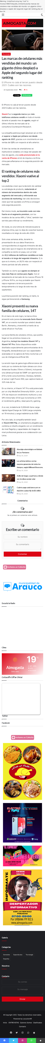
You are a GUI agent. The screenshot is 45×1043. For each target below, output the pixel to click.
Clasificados (37, 1023)
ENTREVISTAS (14, 1023)
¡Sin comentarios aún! (22, 511)
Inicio (5, 1023)
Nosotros (5, 966)
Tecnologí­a (29, 955)
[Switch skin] (42, 15)
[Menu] (3, 15)
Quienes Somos (26, 1023)
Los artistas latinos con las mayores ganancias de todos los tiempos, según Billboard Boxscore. (30, 464)
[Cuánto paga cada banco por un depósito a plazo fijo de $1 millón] (8, 489)
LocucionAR (27, 1019)
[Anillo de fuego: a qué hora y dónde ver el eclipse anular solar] (8, 478)
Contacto (5, 976)
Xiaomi (5, 114)
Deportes (6, 959)
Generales (6, 955)
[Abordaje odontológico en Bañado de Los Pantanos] (8, 451)
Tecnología (6, 54)
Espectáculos (17, 955)
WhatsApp (27, 95)
